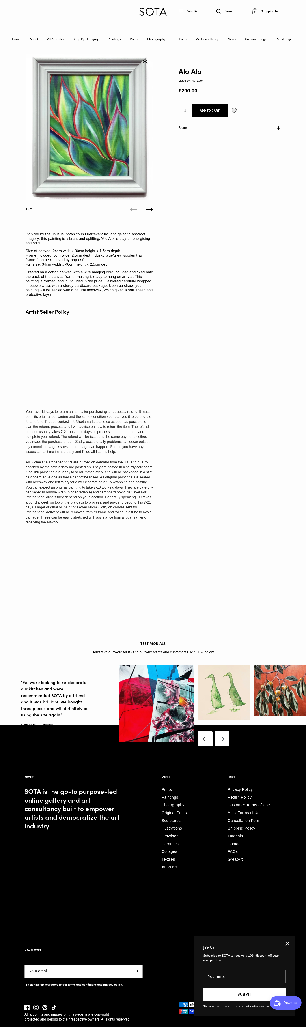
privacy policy (112, 984)
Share (183, 128)
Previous (205, 738)
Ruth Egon (196, 80)
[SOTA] (153, 12)
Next (222, 738)
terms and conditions (82, 984)
